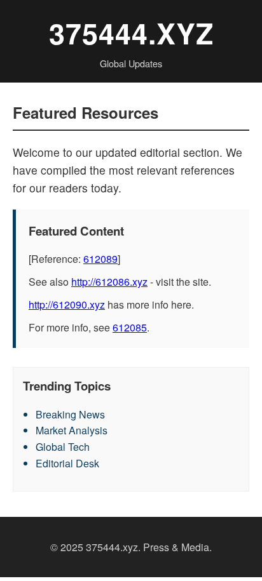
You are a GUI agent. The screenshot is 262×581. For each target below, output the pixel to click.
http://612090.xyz (67, 304)
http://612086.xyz (109, 281)
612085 (130, 327)
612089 (100, 258)
